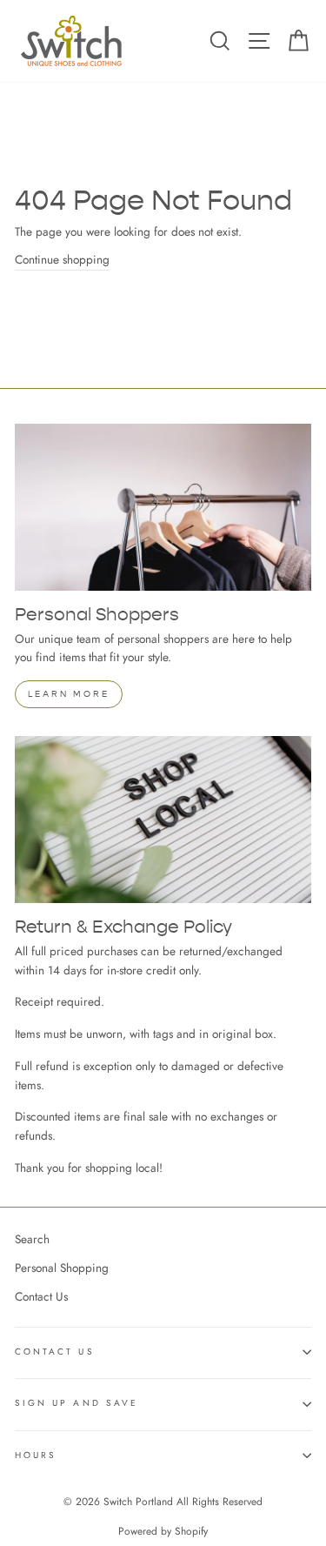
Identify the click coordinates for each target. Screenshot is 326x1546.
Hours (36, 1455)
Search (32, 1239)
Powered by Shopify (163, 1531)
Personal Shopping (62, 1267)
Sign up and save (76, 1402)
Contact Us (41, 1296)
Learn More (69, 693)
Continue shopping (62, 259)
